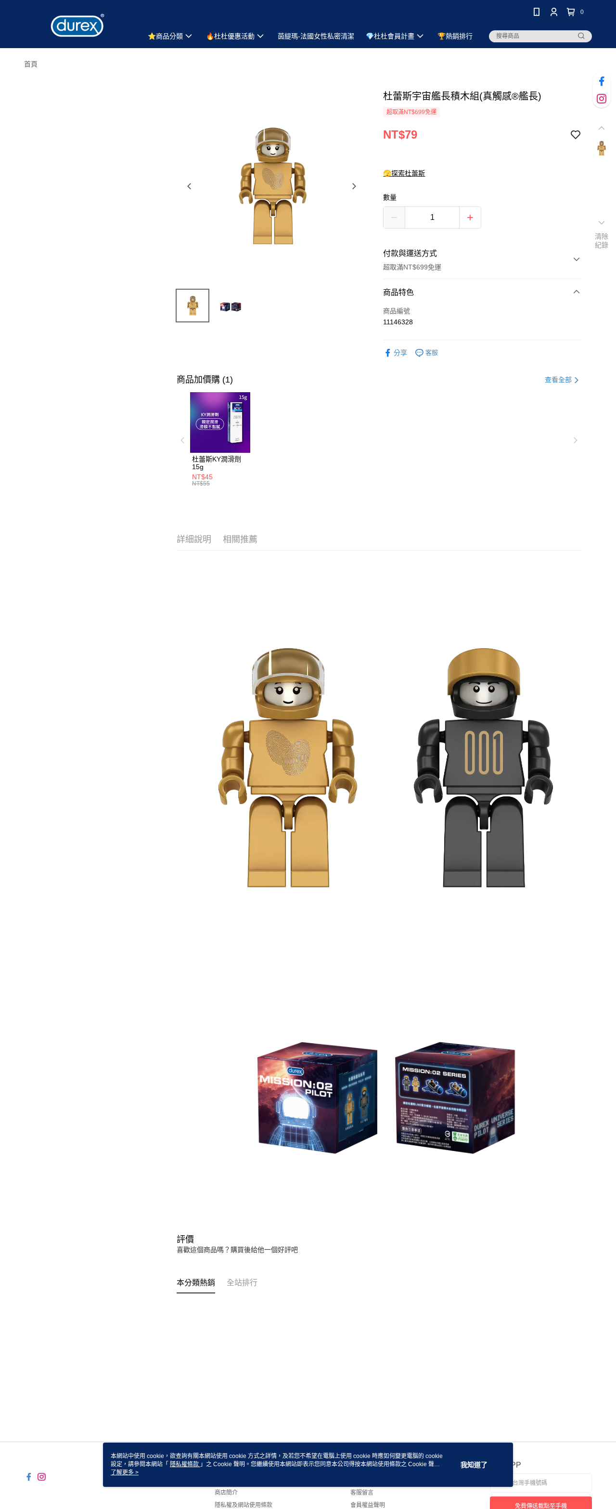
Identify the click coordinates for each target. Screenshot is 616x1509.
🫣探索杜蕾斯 (404, 173)
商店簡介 (226, 1492)
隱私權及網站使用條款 (243, 1505)
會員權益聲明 (367, 1505)
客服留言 (361, 1492)
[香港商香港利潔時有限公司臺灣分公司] (77, 25)
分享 (400, 353)
